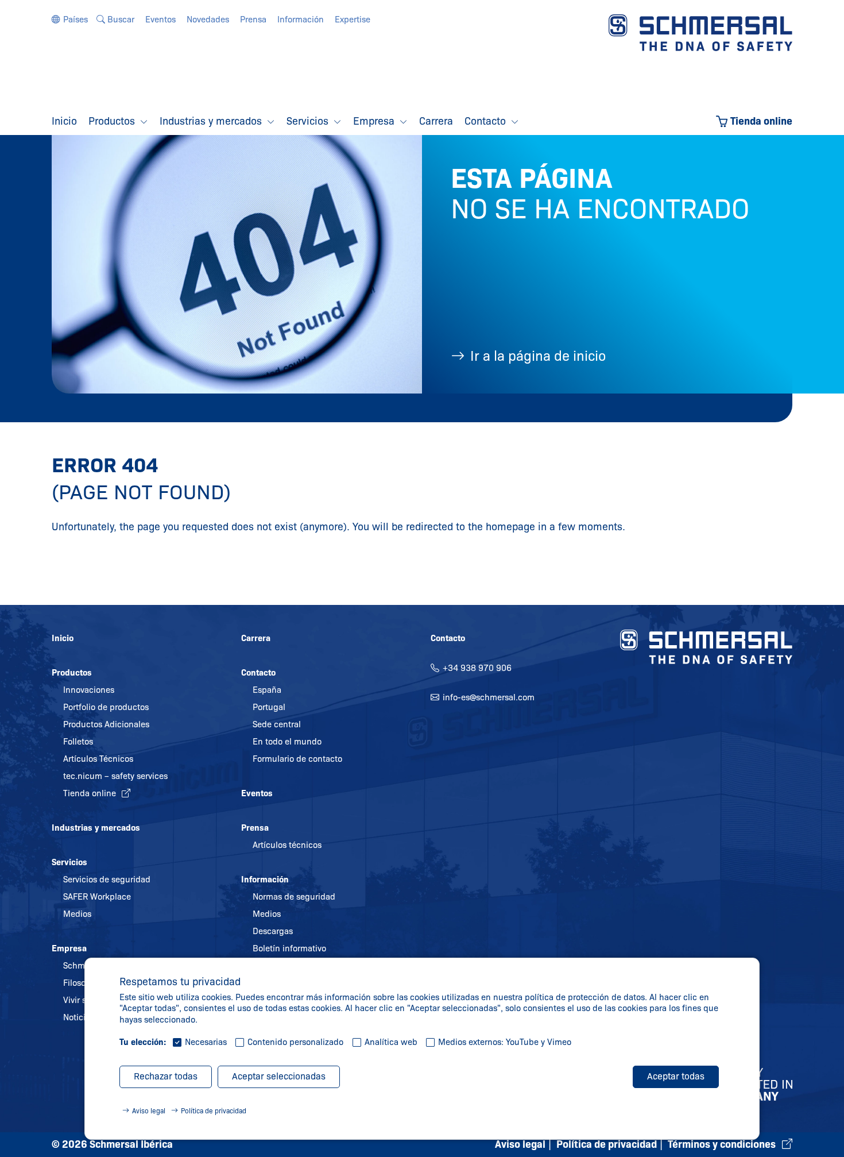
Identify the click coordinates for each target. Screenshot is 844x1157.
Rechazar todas (166, 1076)
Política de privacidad (213, 1110)
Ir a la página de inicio (538, 356)
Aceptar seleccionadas (279, 1076)
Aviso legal (148, 1110)
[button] (70, 19)
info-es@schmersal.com (489, 697)
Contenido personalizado (295, 1042)
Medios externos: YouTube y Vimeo (504, 1042)
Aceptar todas (675, 1076)
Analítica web (391, 1042)
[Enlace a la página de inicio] (700, 32)
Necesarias (206, 1042)
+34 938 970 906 (477, 668)
